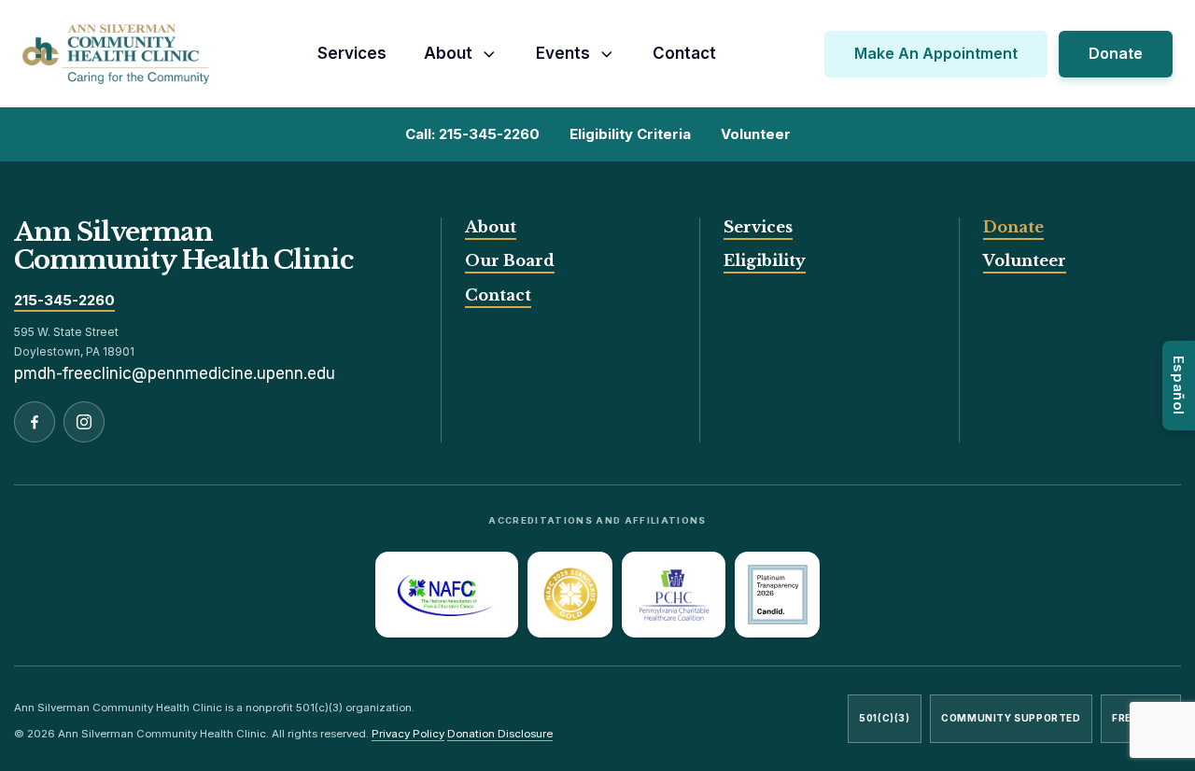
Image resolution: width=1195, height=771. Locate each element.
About (448, 53)
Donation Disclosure (500, 733)
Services (352, 53)
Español (1179, 385)
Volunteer (1024, 260)
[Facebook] (34, 421)
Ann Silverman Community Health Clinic (183, 246)
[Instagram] (84, 421)
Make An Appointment (936, 53)
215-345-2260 (64, 301)
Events (563, 53)
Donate (1116, 53)
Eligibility (765, 260)
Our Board (510, 260)
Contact (684, 53)
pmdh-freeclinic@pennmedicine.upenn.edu (174, 373)
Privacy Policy (408, 733)
